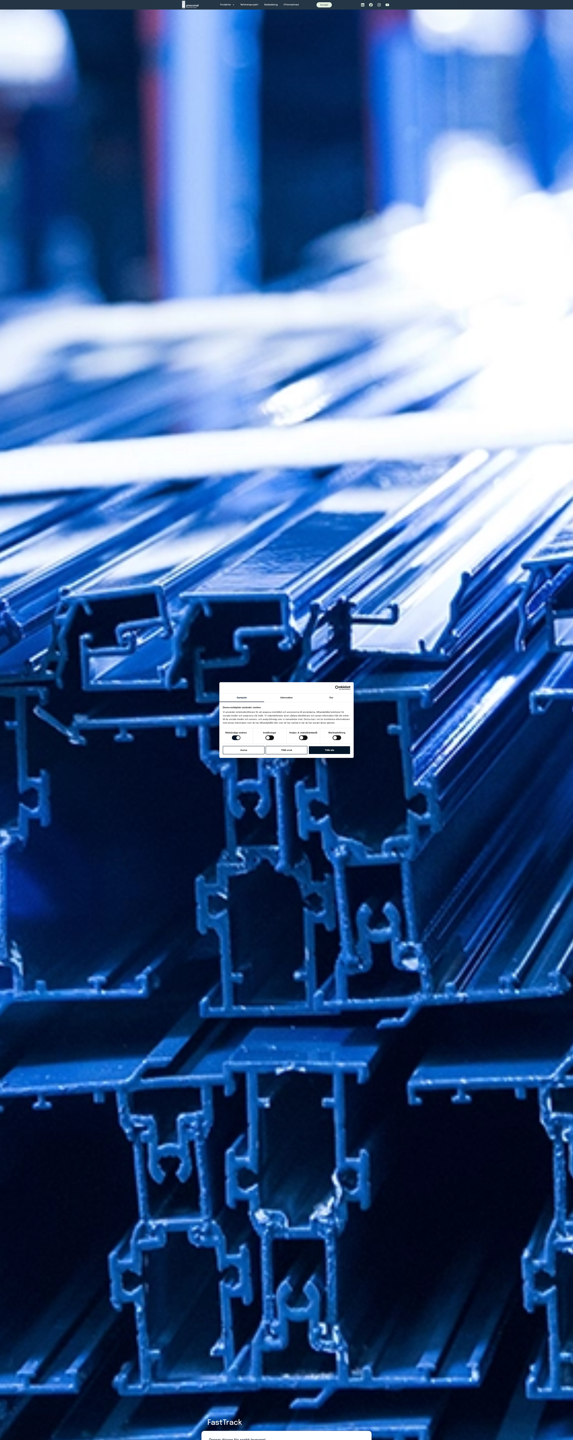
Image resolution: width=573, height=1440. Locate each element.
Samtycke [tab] (242, 697)
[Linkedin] (362, 5)
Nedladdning (271, 5)
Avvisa (243, 750)
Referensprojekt (249, 5)
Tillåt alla (329, 750)
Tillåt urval (286, 750)
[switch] (269, 737)
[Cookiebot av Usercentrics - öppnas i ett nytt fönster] (337, 688)
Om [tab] (331, 697)
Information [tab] (286, 697)
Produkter (225, 5)
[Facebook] (371, 5)
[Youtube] (387, 5)
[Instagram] (379, 5)
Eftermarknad (291, 5)
